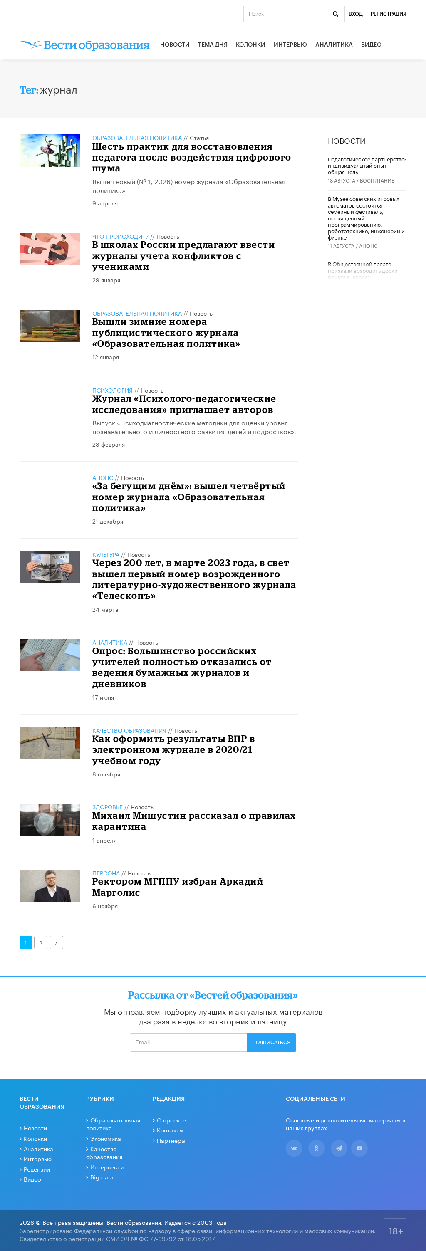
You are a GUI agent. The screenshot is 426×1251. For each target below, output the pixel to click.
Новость (167, 235)
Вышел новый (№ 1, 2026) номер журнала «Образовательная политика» (188, 185)
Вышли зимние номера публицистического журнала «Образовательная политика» (166, 332)
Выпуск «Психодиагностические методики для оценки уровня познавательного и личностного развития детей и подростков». (194, 426)
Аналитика (334, 45)
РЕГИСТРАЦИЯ (388, 14)
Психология (112, 389)
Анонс (102, 477)
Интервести (107, 1166)
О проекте (171, 1119)
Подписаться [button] (271, 1043)
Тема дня (213, 45)
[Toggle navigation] (398, 45)
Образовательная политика (137, 137)
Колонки (250, 45)
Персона (106, 872)
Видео (371, 45)
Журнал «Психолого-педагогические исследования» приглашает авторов (184, 403)
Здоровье (107, 806)
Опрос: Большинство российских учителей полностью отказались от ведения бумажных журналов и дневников (182, 667)
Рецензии (37, 1168)
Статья (199, 137)
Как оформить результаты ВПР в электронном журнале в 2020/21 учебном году (173, 749)
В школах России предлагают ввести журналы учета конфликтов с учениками (183, 255)
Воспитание (377, 180)
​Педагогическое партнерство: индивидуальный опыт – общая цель (367, 165)
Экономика (105, 1137)
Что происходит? (120, 235)
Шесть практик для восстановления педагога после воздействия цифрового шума (192, 157)
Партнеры (171, 1140)
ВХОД (356, 14)
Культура (105, 554)
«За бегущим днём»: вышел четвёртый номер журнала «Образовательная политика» (189, 496)
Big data (102, 1176)
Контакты (170, 1129)
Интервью (290, 45)
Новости (175, 45)
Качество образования (129, 729)
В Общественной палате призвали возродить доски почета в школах (363, 269)
